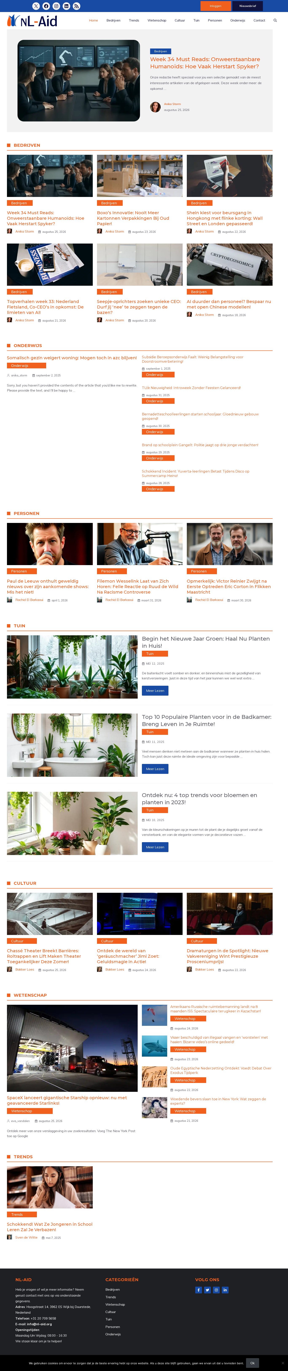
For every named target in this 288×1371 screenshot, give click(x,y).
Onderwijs (237, 20)
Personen (215, 20)
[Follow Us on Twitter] (207, 1290)
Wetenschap (157, 20)
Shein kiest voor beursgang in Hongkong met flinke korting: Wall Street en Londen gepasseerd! (225, 218)
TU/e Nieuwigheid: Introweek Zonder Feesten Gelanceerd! (191, 388)
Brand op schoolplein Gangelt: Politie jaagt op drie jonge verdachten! (200, 445)
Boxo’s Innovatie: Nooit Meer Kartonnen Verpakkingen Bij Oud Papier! (133, 218)
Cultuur (180, 20)
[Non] (283, 1363)
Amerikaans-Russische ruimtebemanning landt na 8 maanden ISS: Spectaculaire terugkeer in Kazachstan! (215, 1009)
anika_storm (19, 375)
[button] (275, 20)
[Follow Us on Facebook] (198, 1290)
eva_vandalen (20, 1121)
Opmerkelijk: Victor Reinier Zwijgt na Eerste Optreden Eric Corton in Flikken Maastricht (229, 587)
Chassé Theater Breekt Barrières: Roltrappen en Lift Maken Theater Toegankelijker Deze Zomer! (44, 956)
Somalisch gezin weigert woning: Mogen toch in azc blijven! (72, 357)
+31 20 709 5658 (43, 1318)
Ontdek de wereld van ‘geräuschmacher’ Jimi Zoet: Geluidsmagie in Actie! (128, 956)
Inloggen (215, 6)
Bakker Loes (24, 969)
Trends (134, 20)
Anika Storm (172, 104)
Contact (259, 20)
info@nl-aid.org (39, 1324)
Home (93, 20)
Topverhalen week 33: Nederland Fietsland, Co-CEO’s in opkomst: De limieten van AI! (45, 307)
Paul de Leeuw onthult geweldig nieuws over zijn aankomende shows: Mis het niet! (48, 587)
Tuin (196, 20)
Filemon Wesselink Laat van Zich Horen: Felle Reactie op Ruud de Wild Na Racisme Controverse (137, 587)
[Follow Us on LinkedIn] (225, 1290)
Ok (252, 1363)
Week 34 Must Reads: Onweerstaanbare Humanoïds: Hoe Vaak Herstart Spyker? (205, 63)
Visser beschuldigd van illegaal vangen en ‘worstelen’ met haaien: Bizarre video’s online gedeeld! (219, 1040)
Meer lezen (155, 690)
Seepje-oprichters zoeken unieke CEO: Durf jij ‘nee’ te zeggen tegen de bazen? (139, 307)
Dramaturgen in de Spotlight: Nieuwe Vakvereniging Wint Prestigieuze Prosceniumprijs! (227, 956)
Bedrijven (113, 20)
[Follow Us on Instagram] (216, 1290)
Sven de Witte (26, 1237)
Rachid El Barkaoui (29, 600)
